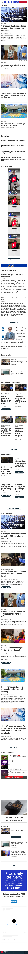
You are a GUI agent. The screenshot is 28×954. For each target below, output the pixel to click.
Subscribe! (14, 901)
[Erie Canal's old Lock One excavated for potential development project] (21, 419)
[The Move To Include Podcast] (14, 265)
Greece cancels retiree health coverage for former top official (13, 66)
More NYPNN (14, 449)
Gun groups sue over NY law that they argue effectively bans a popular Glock (6, 432)
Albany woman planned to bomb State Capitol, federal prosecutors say (20, 400)
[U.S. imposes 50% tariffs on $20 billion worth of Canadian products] (7, 460)
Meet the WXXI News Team (14, 818)
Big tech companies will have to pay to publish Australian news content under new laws (20, 463)
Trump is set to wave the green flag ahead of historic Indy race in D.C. (7, 487)
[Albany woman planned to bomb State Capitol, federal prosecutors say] (21, 387)
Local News (3, 23)
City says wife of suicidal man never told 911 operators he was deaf (13, 28)
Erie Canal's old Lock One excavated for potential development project (19, 433)
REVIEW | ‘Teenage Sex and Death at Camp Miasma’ (12, 275)
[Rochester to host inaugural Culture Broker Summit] (13, 636)
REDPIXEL (20, 88)
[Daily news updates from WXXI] (14, 880)
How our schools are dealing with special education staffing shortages (19, 363)
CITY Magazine (6, 754)
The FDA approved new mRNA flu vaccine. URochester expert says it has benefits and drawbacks (13, 95)
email (15, 342)
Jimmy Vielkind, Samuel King (6, 579)
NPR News (3, 466)
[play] (2, 952)
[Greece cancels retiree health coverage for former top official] (14, 52)
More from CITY (14, 322)
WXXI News (5, 939)
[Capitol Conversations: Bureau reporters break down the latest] (7, 387)
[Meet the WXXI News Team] (14, 807)
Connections (21, 328)
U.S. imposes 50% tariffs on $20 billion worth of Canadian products (7, 470)
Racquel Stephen (4, 99)
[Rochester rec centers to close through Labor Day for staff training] (14, 111)
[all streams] (26, 952)
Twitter (3, 344)
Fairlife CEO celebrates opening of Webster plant (13, 140)
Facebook (19, 342)
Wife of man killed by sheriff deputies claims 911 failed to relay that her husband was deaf (18, 853)
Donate (24, 2)
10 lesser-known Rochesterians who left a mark (14, 298)
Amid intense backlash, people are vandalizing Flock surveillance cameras (20, 488)
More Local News (14, 259)
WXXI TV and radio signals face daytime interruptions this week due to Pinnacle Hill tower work (13, 159)
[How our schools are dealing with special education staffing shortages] (5, 362)
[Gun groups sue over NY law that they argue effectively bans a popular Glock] (7, 419)
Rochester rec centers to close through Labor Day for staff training (13, 124)
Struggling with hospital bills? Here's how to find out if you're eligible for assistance (13, 152)
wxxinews (11, 939)
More (14, 865)
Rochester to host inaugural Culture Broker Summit (12, 648)
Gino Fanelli (3, 33)
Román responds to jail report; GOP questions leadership (12, 146)
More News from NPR (14, 508)
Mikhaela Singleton (5, 127)
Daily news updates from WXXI (14, 894)
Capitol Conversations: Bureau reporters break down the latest (6, 400)
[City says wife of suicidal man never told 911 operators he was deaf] (14, 14)
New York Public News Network (5, 394)
